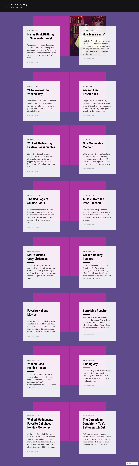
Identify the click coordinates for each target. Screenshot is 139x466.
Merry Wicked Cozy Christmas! (37, 257)
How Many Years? (94, 34)
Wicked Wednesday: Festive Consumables (41, 145)
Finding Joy (90, 364)
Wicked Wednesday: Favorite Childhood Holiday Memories (40, 423)
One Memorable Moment (93, 145)
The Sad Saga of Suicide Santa (37, 201)
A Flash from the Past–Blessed (93, 201)
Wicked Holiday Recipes (93, 257)
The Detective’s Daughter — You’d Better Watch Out (94, 423)
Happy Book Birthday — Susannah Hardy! (40, 36)
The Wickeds (19, 5)
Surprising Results (95, 311)
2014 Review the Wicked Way (38, 92)
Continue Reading (33, 62)
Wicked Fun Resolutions (90, 92)
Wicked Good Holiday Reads (36, 366)
